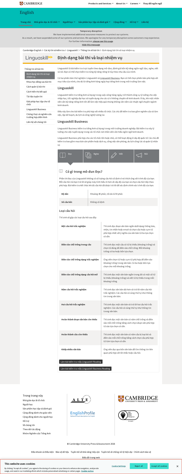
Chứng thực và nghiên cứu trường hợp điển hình (38, 116)
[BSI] (128, 426)
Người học (68, 22)
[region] (91, 466)
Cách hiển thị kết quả (36, 91)
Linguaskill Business (36, 109)
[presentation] (70, 156)
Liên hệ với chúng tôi (36, 122)
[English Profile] (83, 422)
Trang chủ (25, 22)
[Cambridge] (31, 4)
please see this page (103, 41)
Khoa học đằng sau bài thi (38, 81)
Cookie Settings (119, 466)
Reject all (139, 466)
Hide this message (91, 44)
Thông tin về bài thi (34, 68)
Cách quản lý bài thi (35, 86)
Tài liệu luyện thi (34, 96)
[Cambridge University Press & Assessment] (138, 408)
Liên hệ (145, 22)
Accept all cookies (159, 466)
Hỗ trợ (133, 22)
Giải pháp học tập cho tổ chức (38, 103)
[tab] (70, 156)
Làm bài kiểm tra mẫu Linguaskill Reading (81, 361)
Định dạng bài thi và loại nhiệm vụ (38, 75)
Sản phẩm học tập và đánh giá (93, 22)
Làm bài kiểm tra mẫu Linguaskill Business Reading (85, 368)
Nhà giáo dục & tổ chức (46, 22)
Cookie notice (87, 471)
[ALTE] (81, 408)
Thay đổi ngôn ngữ (152, 3)
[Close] (177, 466)
